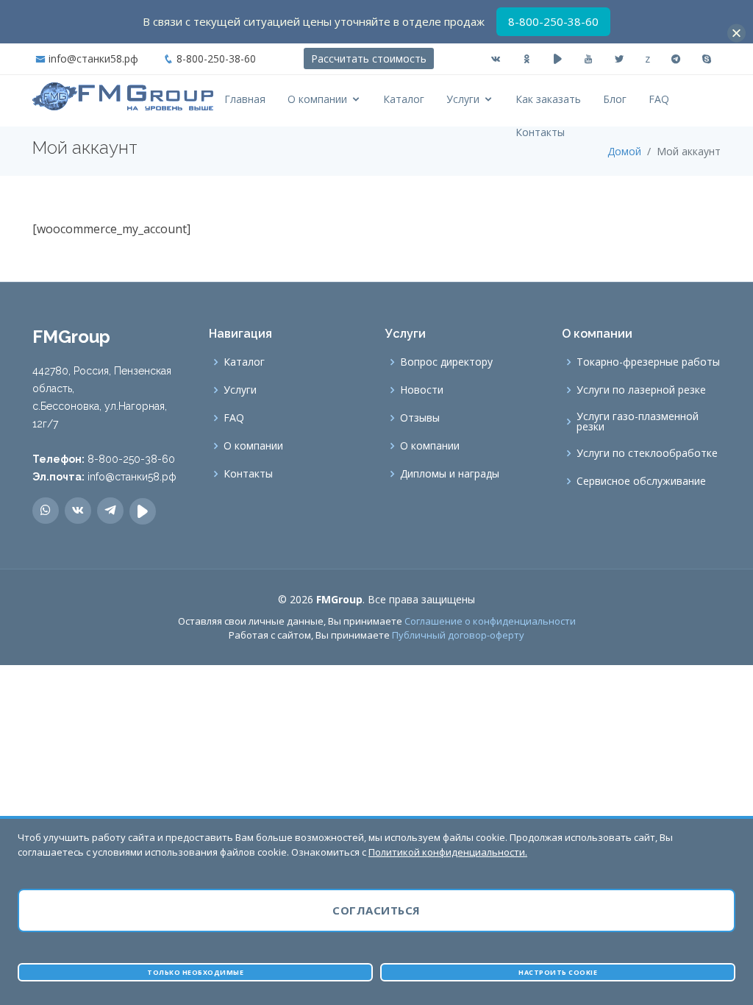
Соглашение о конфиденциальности (490, 621)
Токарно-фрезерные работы (648, 362)
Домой (624, 151)
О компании (317, 99)
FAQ (659, 99)
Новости (421, 390)
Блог (615, 99)
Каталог (403, 99)
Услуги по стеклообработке (647, 453)
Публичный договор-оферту (458, 635)
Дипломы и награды (449, 474)
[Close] (736, 33)
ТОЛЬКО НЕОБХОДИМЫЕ (195, 972)
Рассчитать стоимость (369, 58)
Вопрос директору (446, 362)
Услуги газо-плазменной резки (638, 421)
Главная (244, 99)
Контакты (540, 132)
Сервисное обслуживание (641, 481)
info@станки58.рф (93, 58)
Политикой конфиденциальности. (447, 852)
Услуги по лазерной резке (641, 390)
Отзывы (420, 418)
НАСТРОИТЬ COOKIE (557, 972)
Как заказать (548, 99)
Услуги (462, 99)
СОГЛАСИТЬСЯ (376, 910)
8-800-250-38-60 (216, 58)
